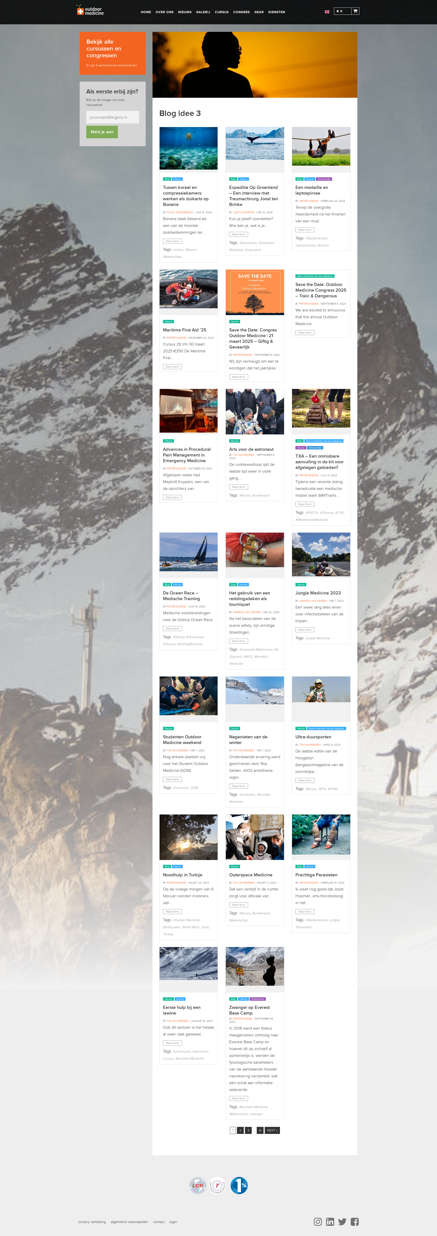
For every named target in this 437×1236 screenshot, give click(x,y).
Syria (204, 927)
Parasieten (303, 927)
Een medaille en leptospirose (311, 190)
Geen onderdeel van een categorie (315, 276)
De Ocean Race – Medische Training (181, 596)
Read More (172, 241)
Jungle (334, 920)
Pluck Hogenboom (180, 212)
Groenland (253, 250)
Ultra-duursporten (313, 737)
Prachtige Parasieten (316, 875)
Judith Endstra (244, 212)
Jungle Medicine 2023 (318, 593)
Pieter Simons (308, 201)
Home (146, 12)
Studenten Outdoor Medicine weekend (182, 739)
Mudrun (323, 245)
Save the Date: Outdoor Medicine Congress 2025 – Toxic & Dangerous (320, 290)
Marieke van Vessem (247, 612)
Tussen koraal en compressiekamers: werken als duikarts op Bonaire (186, 196)
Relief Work (190, 927)
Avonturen (180, 788)
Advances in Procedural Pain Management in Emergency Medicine (187, 455)
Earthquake (171, 927)
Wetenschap (172, 256)
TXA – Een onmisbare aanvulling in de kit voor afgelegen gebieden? (319, 462)
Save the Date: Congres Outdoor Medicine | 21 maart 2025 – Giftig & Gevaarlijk (253, 338)
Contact (159, 1222)
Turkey (168, 934)
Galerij (203, 12)
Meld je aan (102, 132)
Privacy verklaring (92, 1222)
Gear (259, 12)
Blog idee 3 (180, 113)
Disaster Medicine (186, 920)
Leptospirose (305, 245)
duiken (178, 249)
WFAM (332, 789)
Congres (241, 12)
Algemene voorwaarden (129, 1222)
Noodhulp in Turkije (182, 875)
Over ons (165, 12)
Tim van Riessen (243, 454)
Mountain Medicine (189, 1058)
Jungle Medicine (317, 638)
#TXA (339, 512)
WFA (321, 789)
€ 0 (340, 11)
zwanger (256, 1114)
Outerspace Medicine (250, 875)
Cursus (222, 12)
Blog (167, 179)
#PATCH (311, 512)
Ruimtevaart (261, 495)
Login (173, 1222)
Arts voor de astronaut (251, 449)
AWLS (247, 656)
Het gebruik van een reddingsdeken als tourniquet (249, 598)
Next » (272, 1130)
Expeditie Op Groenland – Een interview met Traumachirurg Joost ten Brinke (253, 196)
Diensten (276, 12)
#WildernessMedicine (311, 519)
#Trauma (326, 512)
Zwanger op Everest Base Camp (249, 1010)
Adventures (248, 243)
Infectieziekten (316, 238)
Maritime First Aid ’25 (184, 330)
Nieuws (185, 12)
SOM (194, 788)
